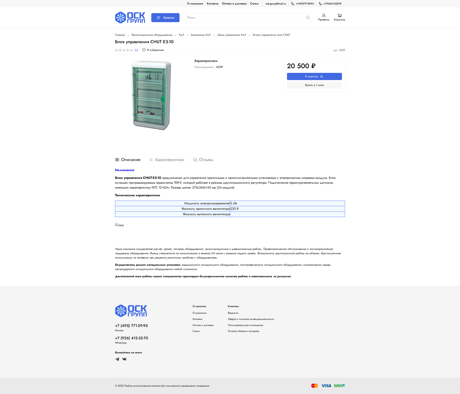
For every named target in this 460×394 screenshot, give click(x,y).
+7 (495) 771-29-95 (131, 325)
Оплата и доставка (234, 3)
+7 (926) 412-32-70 (131, 338)
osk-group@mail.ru (276, 3)
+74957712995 (305, 3)
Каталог (169, 17)
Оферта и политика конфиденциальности (251, 319)
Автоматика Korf (201, 35)
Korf (181, 35)
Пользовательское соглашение (245, 325)
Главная (120, 35)
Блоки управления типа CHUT (271, 35)
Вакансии (233, 313)
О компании (195, 3)
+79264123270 (332, 3)
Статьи (254, 3)
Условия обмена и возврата (243, 331)
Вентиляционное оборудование (152, 35)
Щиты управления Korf (231, 35)
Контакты (212, 3)
